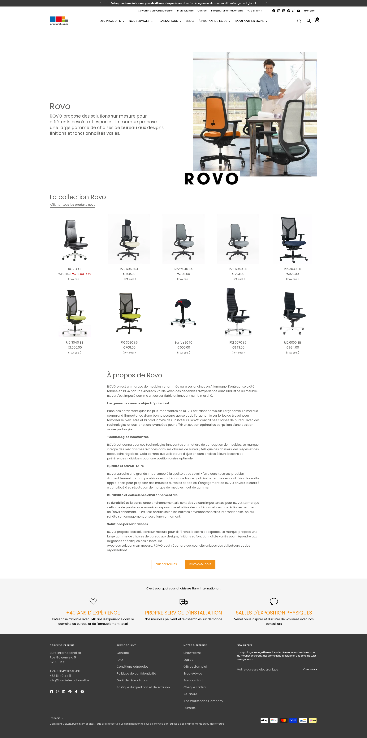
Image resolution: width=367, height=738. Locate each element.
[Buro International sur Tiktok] (293, 10)
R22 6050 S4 (129, 269)
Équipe (188, 660)
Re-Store (190, 694)
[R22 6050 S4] (129, 239)
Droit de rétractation (132, 680)
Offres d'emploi (195, 666)
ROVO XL (74, 269)
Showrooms (192, 653)
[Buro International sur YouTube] (298, 10)
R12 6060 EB (292, 342)
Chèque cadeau (195, 687)
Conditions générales (132, 666)
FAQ (120, 660)
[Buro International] (59, 20)
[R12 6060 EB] (292, 312)
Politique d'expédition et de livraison (143, 687)
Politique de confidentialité (136, 673)
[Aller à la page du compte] (307, 21)
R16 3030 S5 (128, 342)
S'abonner (309, 669)
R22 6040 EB (238, 269)
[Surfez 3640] (183, 312)
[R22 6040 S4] (183, 239)
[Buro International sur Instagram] (278, 10)
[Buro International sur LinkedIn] (283, 10)
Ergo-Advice (193, 673)
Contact (123, 653)
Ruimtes (190, 708)
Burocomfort (193, 680)
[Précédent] (100, 3)
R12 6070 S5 (238, 342)
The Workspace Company (203, 701)
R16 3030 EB (292, 269)
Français (309, 10)
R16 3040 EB (74, 342)
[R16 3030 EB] (292, 239)
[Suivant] (266, 3)
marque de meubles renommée (155, 386)
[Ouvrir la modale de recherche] (299, 21)
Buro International (83, 723)
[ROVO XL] (74, 239)
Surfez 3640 (183, 342)
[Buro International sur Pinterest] (288, 10)
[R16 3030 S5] (129, 312)
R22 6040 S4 (183, 269)
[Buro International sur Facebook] (273, 10)
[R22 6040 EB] (238, 239)
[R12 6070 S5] (238, 312)
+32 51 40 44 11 (60, 676)
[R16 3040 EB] (74, 312)
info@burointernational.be (69, 680)
